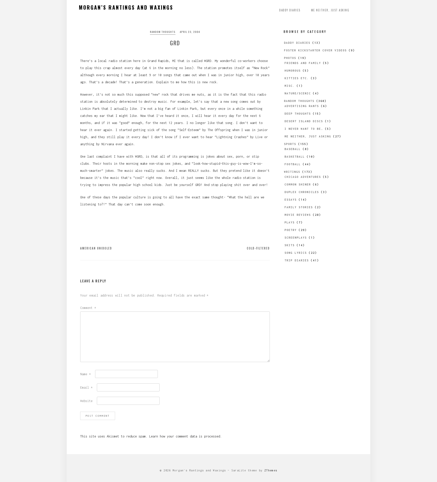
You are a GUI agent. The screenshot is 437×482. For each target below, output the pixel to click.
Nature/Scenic (298, 93)
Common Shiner (298, 184)
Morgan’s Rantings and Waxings (126, 7)
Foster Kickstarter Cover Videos (315, 50)
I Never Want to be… (304, 128)
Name (85, 374)
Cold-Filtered (258, 248)
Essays (291, 199)
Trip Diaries (297, 260)
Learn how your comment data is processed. (185, 436)
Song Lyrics (296, 252)
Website (86, 401)
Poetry (291, 230)
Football (293, 164)
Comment (88, 308)
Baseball (293, 149)
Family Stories (299, 207)
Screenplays (296, 237)
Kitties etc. (297, 78)
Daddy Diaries (289, 10)
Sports (290, 143)
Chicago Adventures (303, 176)
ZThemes (270, 470)
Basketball (295, 156)
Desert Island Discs (304, 121)
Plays (290, 222)
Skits (290, 245)
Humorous (293, 70)
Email (86, 387)
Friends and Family (303, 63)
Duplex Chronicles (302, 192)
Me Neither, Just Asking (330, 10)
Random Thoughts (163, 32)
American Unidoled (96, 248)
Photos (290, 57)
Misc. (290, 85)
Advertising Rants (302, 106)
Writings (292, 171)
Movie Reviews (298, 214)
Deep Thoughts (298, 113)
